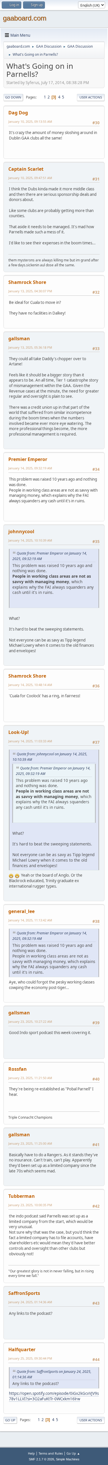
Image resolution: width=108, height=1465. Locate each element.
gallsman (19, 338)
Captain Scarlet (25, 169)
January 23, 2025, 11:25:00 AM (30, 1143)
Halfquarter (21, 1349)
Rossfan (17, 1069)
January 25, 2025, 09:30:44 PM (30, 1358)
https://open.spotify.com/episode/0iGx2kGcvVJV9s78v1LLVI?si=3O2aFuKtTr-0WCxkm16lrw (54, 1396)
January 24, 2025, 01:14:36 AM (30, 1302)
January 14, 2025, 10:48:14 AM (30, 685)
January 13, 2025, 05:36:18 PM (30, 347)
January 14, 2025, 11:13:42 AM (30, 920)
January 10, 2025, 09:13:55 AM (30, 121)
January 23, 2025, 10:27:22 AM (30, 1021)
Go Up (10, 1420)
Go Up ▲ (73, 1453)
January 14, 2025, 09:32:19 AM (30, 468)
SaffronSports (24, 1293)
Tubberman (21, 1196)
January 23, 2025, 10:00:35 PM (30, 1205)
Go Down (13, 97)
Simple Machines (67, 1459)
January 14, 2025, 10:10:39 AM (30, 540)
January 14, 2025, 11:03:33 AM (30, 741)
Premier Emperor (27, 459)
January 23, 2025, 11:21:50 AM (30, 1078)
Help (31, 1453)
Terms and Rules (51, 1453)
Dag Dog (18, 112)
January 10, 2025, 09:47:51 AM (30, 178)
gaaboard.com (24, 18)
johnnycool (21, 531)
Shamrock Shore (27, 282)
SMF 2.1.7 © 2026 (41, 1459)
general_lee (21, 911)
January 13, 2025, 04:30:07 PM (30, 291)
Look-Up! (18, 732)
